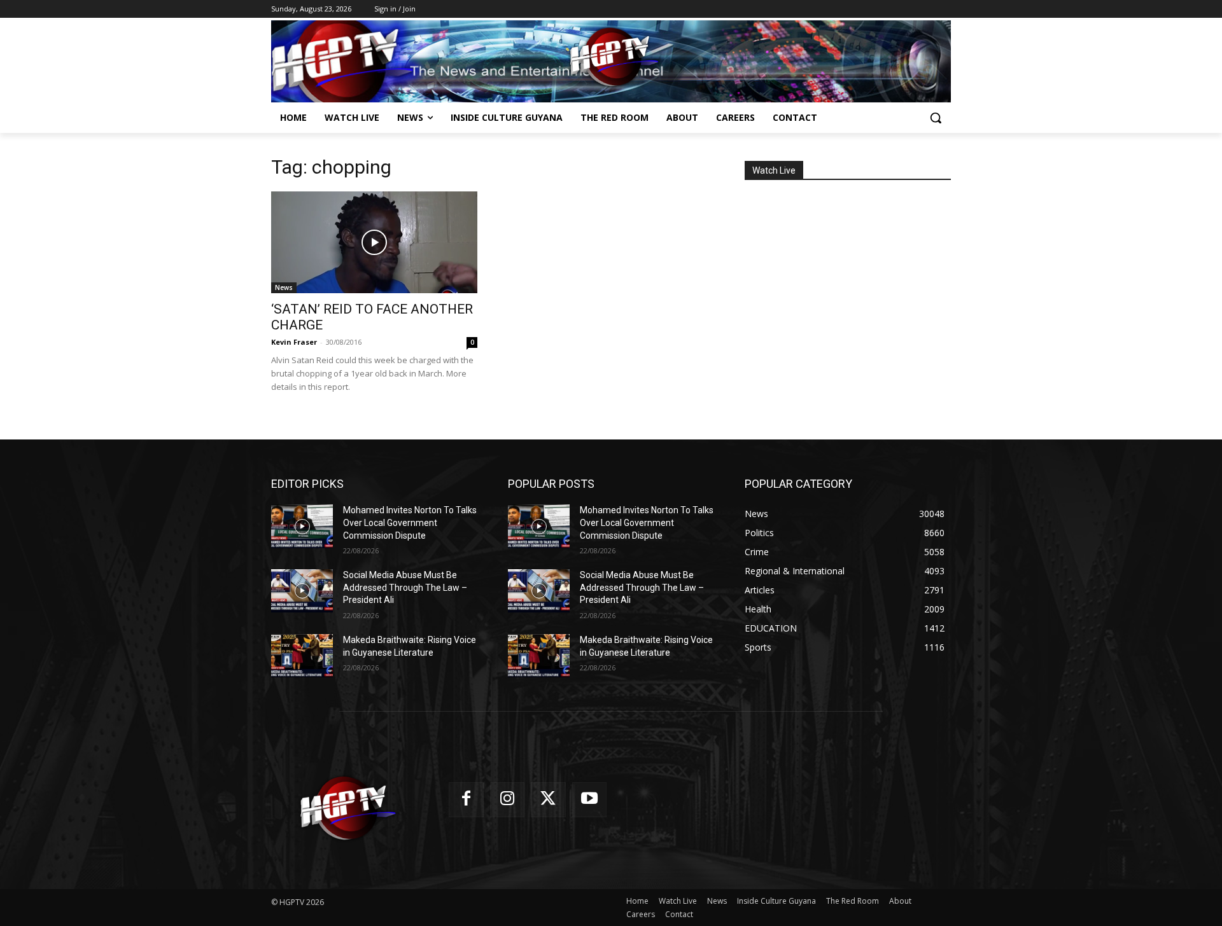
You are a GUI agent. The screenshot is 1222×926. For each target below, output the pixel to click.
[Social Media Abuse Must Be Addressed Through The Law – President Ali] (302, 590)
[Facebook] (466, 799)
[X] (548, 799)
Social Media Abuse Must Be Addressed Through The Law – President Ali (405, 587)
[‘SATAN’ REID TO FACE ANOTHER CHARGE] (374, 242)
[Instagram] (507, 799)
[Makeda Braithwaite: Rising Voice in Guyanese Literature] (302, 655)
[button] (935, 117)
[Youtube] (589, 799)
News (284, 287)
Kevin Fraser (294, 342)
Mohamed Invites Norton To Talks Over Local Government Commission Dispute (410, 522)
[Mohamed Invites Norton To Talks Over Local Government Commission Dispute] (302, 526)
